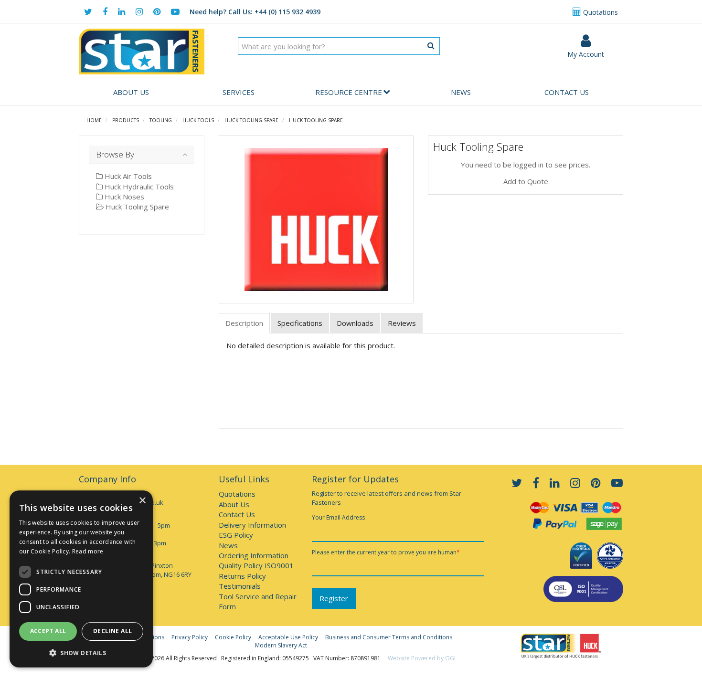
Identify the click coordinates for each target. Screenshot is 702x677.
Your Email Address (338, 517)
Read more (88, 551)
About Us (131, 92)
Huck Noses (123, 196)
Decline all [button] (112, 631)
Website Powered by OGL (422, 658)
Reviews (402, 323)
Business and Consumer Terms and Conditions (388, 637)
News (461, 92)
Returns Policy (242, 576)
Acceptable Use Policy (288, 637)
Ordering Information (253, 555)
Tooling (160, 120)
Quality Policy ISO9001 (256, 565)
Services (239, 92)
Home (94, 120)
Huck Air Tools (127, 176)
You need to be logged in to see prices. (525, 164)
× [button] (142, 500)
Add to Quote (525, 181)
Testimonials (240, 586)
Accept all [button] (48, 631)
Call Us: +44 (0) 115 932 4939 (255, 11)
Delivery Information (252, 525)
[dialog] (81, 578)
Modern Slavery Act (281, 645)
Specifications (299, 323)
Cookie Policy (233, 637)
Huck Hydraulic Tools (138, 186)
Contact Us (566, 92)
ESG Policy (236, 535)
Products (125, 120)
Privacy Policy (189, 637)
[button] (81, 652)
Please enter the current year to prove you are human (386, 552)
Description (244, 323)
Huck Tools (198, 120)
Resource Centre (348, 92)
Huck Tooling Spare (251, 120)
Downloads (355, 323)
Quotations (599, 12)
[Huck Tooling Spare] (316, 219)
